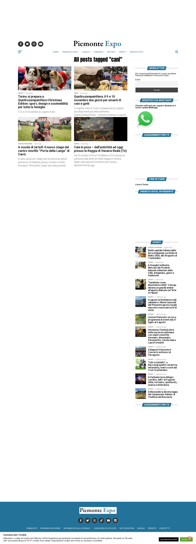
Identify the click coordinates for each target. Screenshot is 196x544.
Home (56, 52)
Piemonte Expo (70, 52)
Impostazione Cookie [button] (168, 539)
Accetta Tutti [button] (186, 539)
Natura (111, 52)
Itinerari (98, 52)
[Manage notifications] (190, 538)
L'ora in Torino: (142, 184)
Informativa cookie (50, 528)
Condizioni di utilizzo (105, 528)
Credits (152, 528)
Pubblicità (31, 528)
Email (137, 80)
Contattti (164, 528)
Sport (122, 52)
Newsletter (136, 52)
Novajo (141, 528)
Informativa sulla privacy (77, 528)
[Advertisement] (98, 18)
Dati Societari (127, 528)
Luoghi (85, 52)
